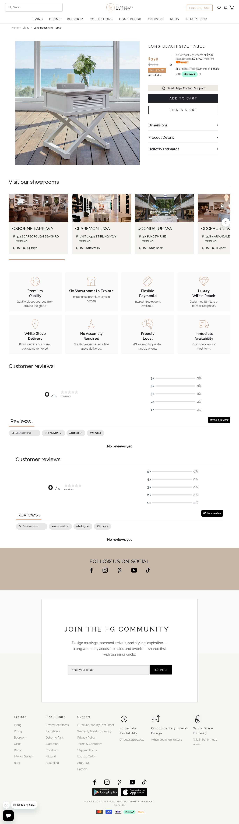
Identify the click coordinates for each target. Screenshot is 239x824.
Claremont (52, 744)
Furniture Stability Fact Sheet (95, 725)
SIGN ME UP (161, 669)
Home (15, 27)
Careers (82, 769)
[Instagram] (105, 570)
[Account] (225, 7)
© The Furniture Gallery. (119, 801)
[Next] (226, 222)
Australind (52, 762)
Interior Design (23, 756)
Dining (55, 19)
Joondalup (53, 731)
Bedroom (75, 19)
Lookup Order (86, 756)
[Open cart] (232, 7)
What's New (196, 19)
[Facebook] (91, 570)
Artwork (155, 19)
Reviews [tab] (21, 421)
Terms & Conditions (89, 744)
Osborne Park (54, 737)
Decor (18, 750)
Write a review (219, 420)
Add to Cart (183, 98)
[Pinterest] (119, 570)
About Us (83, 762)
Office (17, 744)
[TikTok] (147, 570)
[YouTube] (134, 570)
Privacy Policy (86, 737)
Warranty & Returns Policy (94, 731)
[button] (176, 378)
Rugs (174, 19)
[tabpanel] (119, 441)
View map (21, 241)
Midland (51, 756)
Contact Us (119, 805)
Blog (17, 762)
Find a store (199, 7)
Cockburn (52, 750)
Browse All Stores (57, 725)
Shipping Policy (87, 750)
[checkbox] (95, 433)
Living (37, 19)
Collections (101, 19)
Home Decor (130, 19)
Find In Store (183, 110)
